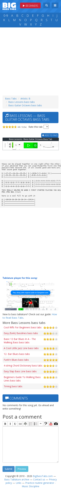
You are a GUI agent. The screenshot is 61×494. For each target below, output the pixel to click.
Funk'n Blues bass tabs (16, 359)
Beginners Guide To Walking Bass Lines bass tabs (22, 378)
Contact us (39, 479)
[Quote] (40, 423)
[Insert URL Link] (20, 423)
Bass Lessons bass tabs (21, 102)
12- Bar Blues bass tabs (17, 354)
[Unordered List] (35, 423)
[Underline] (15, 423)
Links (18, 482)
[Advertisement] (30, 60)
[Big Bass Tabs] (9, 5)
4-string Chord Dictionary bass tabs (23, 365)
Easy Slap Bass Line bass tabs (20, 371)
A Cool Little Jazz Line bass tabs (21, 348)
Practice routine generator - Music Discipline (39, 484)
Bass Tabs (11, 98)
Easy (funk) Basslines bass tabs (21, 333)
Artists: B (25, 98)
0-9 (6, 15)
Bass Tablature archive (16, 479)
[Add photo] (56, 423)
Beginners (31, 5)
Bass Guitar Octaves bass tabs (25, 105)
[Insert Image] (25, 423)
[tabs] (45, 423)
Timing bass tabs (13, 386)
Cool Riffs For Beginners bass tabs (23, 327)
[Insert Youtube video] (50, 423)
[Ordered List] (30, 423)
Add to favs (50, 135)
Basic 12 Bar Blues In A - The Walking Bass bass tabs (20, 340)
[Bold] (5, 423)
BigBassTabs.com (43, 476)
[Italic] (10, 423)
